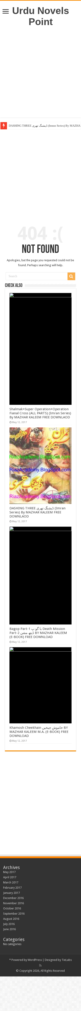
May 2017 (9, 872)
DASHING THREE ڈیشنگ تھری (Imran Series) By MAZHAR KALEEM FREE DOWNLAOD (37, 512)
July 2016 (9, 924)
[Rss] (40, 965)
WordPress (35, 960)
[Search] (71, 276)
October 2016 (12, 908)
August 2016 (11, 918)
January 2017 (11, 893)
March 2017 (10, 882)
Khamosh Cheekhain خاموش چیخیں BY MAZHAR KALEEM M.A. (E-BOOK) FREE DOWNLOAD (38, 732)
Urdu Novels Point (40, 16)
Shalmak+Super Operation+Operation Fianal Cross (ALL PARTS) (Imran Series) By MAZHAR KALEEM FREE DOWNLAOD (40, 413)
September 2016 (14, 913)
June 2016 (9, 929)
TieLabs (67, 960)
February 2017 (12, 887)
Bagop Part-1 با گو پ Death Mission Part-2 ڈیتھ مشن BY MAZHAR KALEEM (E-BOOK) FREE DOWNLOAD (38, 633)
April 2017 (9, 877)
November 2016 (13, 903)
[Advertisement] (40, 72)
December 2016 (13, 898)
